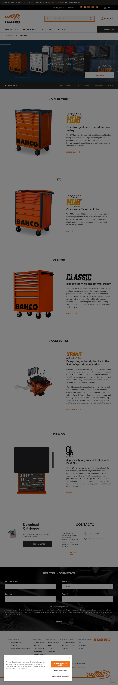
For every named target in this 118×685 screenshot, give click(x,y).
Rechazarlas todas (60, 671)
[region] (38, 668)
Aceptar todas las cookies (60, 664)
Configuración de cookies (60, 676)
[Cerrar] (70, 658)
